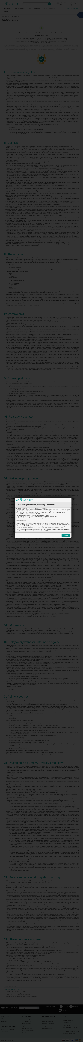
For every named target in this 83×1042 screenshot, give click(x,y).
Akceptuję (65, 535)
